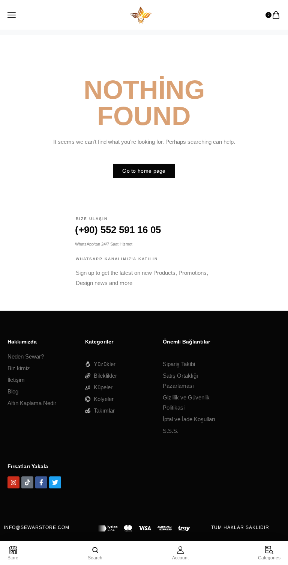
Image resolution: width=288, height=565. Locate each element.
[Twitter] (55, 482)
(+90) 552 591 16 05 (118, 229)
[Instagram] (14, 482)
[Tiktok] (27, 482)
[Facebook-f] (41, 482)
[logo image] (141, 14)
